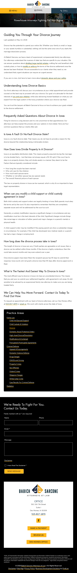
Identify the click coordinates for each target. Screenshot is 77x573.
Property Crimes (15, 364)
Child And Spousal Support (19, 320)
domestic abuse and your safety (53, 78)
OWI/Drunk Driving (16, 360)
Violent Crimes (14, 371)
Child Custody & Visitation (18, 324)
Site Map (20, 569)
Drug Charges (14, 357)
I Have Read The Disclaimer (16, 465)
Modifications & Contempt (18, 339)
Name (6, 418)
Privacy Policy (30, 569)
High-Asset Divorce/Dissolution (20, 335)
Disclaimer (8, 460)
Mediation (10, 386)
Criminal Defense (13, 346)
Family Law (11, 318)
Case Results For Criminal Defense (21, 382)
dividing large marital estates (37, 63)
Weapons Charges (16, 375)
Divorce (12, 328)
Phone (41, 418)
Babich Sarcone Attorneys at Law (33, 566)
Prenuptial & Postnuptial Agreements (22, 343)
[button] (13, 10)
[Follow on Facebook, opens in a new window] (38, 520)
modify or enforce (30, 66)
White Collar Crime (16, 379)
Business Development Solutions (48, 569)
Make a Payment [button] (38, 528)
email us (23, 304)
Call (64, 10)
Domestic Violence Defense (19, 353)
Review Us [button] (39, 535)
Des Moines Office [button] (38, 542)
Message (7, 440)
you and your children (21, 97)
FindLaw (66, 569)
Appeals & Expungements (18, 349)
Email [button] (40, 10)
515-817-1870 (11, 304)
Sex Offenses (14, 368)
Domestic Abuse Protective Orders (21, 332)
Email (7, 429)
